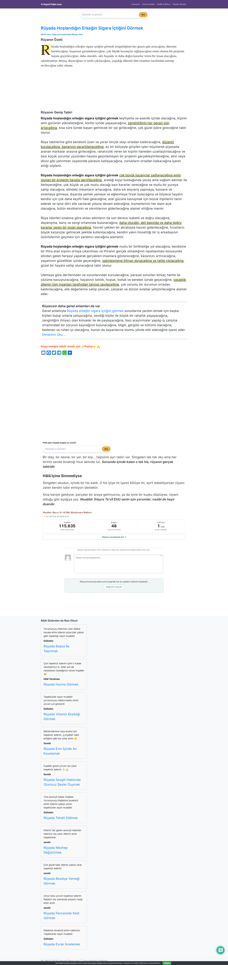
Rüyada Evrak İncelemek (62, 944)
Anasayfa (135, 4)
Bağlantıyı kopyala (114, 587)
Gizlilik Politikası (163, 4)
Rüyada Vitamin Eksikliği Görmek (62, 716)
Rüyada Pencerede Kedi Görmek (61, 915)
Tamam (167, 963)
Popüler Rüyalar (179, 4)
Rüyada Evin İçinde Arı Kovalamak (60, 751)
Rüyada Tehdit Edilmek (61, 818)
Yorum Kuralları (148, 4)
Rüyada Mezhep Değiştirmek (56, 850)
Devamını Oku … (54, 334)
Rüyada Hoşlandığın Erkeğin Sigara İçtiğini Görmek (92, 28)
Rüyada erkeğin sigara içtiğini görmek (95, 311)
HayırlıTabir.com (52, 4)
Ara (143, 14)
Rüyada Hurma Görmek (61, 684)
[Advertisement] (114, 90)
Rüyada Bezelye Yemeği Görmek (62, 881)
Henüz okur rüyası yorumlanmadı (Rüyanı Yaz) (62, 34)
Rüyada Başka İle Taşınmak (56, 648)
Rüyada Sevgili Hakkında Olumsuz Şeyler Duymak (62, 782)
